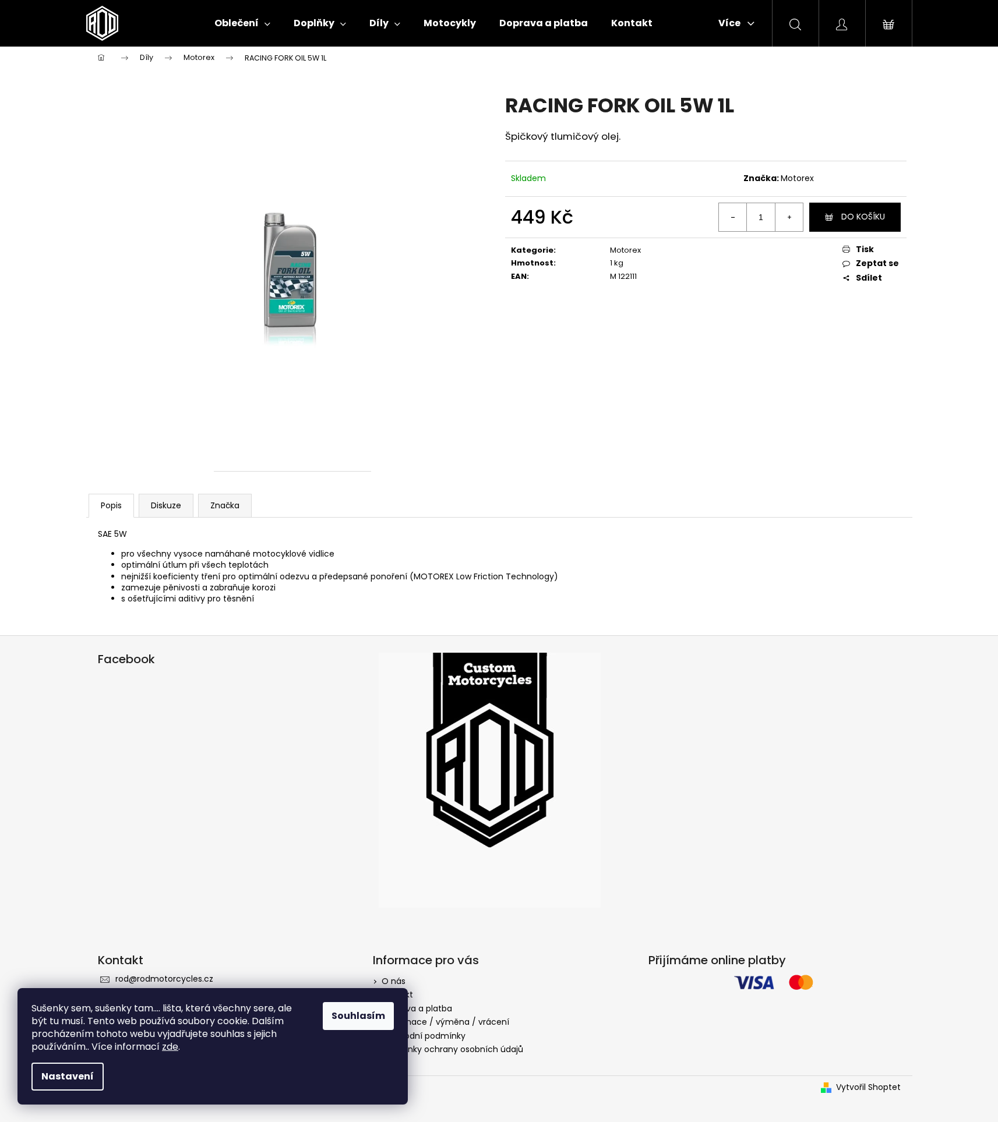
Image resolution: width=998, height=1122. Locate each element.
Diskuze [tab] (166, 505)
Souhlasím (358, 1015)
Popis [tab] (111, 505)
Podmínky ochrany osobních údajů (452, 1049)
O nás (393, 981)
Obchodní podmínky (424, 1036)
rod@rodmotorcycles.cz (164, 979)
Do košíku (863, 216)
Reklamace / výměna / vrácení (445, 1022)
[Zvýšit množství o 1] (789, 217)
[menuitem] (242, 23)
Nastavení (67, 1076)
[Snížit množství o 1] (733, 217)
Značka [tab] (224, 505)
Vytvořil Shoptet (868, 1087)
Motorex (797, 178)
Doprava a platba (417, 1008)
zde (170, 1046)
